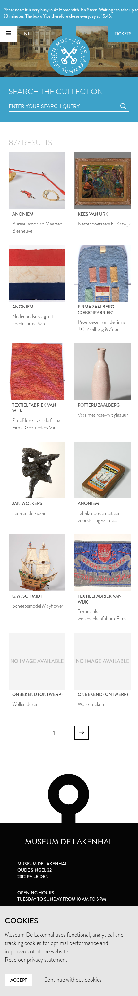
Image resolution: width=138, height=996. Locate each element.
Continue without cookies (72, 979)
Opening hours (35, 892)
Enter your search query (31, 99)
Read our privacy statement (36, 960)
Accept (18, 980)
